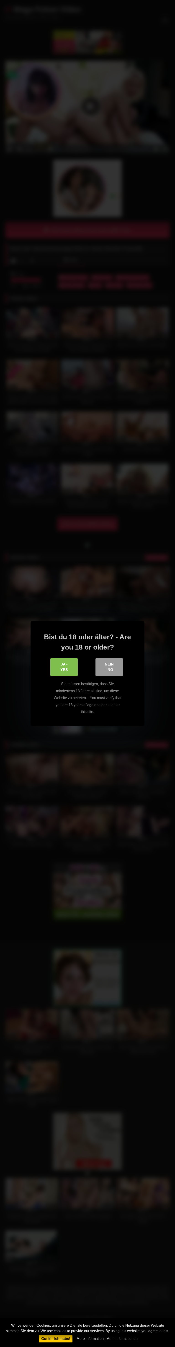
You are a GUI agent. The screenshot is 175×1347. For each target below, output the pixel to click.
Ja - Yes (64, 667)
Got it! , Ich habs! (55, 1339)
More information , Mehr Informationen (107, 1339)
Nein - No (109, 667)
